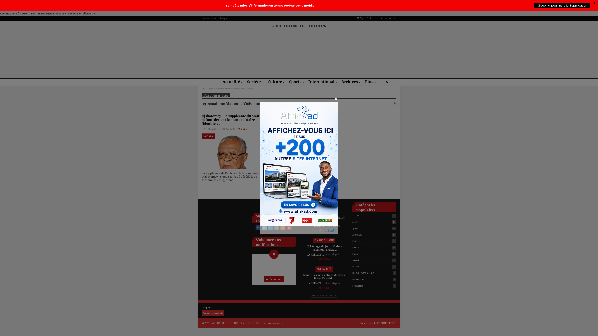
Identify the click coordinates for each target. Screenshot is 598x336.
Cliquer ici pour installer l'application (562, 5)
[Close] (336, 99)
